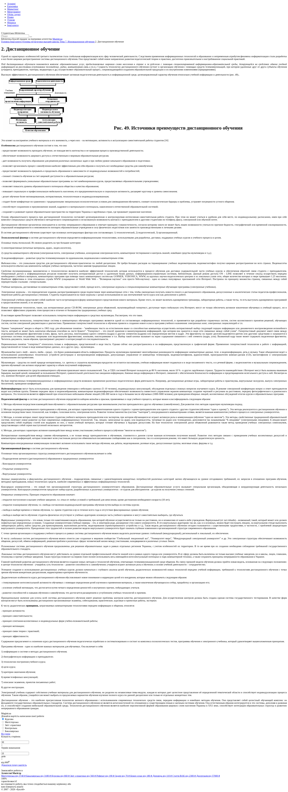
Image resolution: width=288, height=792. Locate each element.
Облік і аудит (14, 14)
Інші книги (13, 25)
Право (10, 17)
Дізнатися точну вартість (14, 765)
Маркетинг (13, 9)
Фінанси (11, 22)
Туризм (11, 20)
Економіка (12, 6)
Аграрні (11, 3)
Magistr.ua (57, 39)
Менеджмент (14, 12)
